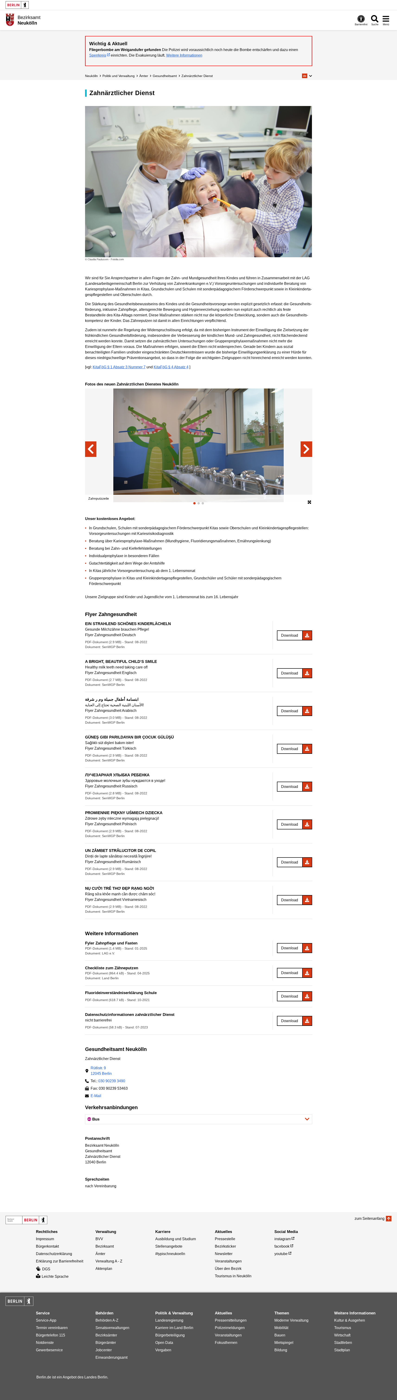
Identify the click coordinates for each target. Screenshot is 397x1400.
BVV (99, 1239)
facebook (281, 1246)
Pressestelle (225, 1239)
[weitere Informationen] (10, 19)
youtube (281, 1254)
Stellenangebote (168, 1246)
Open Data (164, 1343)
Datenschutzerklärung (54, 1254)
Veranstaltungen (228, 1261)
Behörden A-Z (106, 1320)
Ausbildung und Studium (175, 1239)
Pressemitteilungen (231, 1320)
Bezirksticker (225, 1246)
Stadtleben (343, 1343)
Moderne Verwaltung (291, 1320)
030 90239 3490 (111, 1081)
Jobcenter (103, 1350)
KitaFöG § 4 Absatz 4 (171, 367)
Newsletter (223, 1254)
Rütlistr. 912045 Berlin (101, 1071)
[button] (307, 76)
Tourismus (342, 1328)
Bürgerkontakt (47, 1246)
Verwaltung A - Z (108, 1261)
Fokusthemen (226, 1343)
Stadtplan (342, 1350)
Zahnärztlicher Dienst (197, 76)
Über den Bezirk (228, 1269)
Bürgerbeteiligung (170, 1335)
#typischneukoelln (170, 1254)
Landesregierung (169, 1320)
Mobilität (281, 1328)
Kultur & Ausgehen (349, 1320)
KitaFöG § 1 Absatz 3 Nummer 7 (119, 367)
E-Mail (96, 1096)
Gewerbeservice (49, 1350)
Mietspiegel (283, 1343)
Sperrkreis (97, 55)
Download (289, 635)
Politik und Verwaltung (118, 76)
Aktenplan (103, 1269)
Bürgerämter (105, 1343)
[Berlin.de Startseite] (17, 5)
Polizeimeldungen (230, 1328)
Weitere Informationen (184, 55)
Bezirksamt (104, 1246)
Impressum (45, 1239)
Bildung (280, 1350)
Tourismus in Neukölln (233, 1276)
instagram (282, 1239)
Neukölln (91, 76)
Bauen (279, 1335)
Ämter (143, 76)
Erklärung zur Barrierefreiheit (59, 1261)
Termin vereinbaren (52, 1328)
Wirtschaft (342, 1335)
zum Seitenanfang (369, 1218)
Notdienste (45, 1343)
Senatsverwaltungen (112, 1328)
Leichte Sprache (55, 1276)
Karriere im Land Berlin (174, 1328)
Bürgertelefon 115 (50, 1335)
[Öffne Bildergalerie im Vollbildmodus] (309, 502)
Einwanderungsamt (111, 1357)
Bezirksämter (106, 1335)
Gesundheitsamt (165, 76)
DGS (46, 1269)
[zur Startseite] (26, 1220)
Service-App (46, 1320)
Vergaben (163, 1350)
